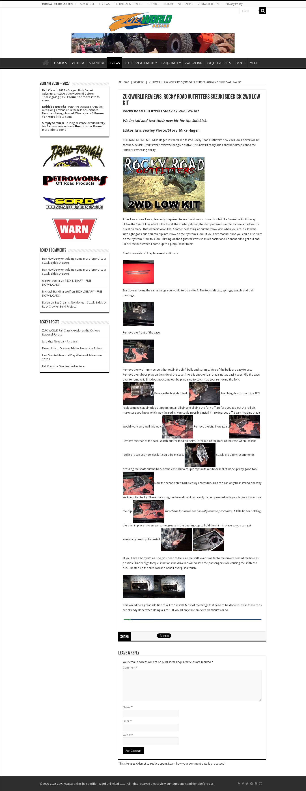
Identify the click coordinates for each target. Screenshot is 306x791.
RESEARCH (153, 4)
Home (46, 62)
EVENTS (240, 63)
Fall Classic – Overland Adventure (63, 366)
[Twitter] (247, 783)
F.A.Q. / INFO (170, 63)
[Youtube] (256, 783)
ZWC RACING (185, 4)
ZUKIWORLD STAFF (209, 4)
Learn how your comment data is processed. (196, 763)
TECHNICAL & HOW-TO (128, 4)
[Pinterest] (251, 783)
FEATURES (60, 63)
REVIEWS (104, 4)
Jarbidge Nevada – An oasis (60, 341)
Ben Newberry (51, 269)
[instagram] (260, 783)
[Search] (262, 10)
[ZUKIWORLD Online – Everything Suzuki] (141, 21)
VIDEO (254, 63)
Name (128, 707)
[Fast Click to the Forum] (153, 43)
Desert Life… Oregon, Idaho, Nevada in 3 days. (72, 348)
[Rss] (239, 783)
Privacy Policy (234, 4)
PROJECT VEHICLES (219, 63)
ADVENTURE (87, 4)
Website (128, 735)
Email (127, 721)
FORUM (168, 4)
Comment (130, 667)
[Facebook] (242, 783)
